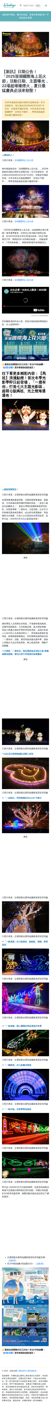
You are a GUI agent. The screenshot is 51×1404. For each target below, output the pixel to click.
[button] (5, 43)
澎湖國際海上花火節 (24, 160)
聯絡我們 (22, 1371)
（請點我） (12, 1260)
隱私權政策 (32, 1371)
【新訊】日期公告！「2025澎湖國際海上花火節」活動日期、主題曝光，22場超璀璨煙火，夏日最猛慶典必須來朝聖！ (25, 81)
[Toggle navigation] (46, 6)
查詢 (37, 6)
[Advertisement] (25, 459)
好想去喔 (8, 367)
